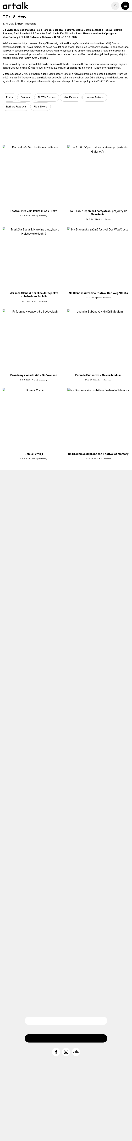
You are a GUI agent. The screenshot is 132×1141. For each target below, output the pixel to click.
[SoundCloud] (76, 1052)
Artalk (19, 23)
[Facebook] (56, 1052)
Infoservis (30, 23)
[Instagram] (66, 1052)
